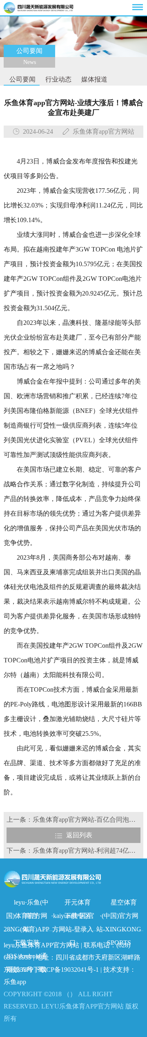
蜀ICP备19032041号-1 (68, 969)
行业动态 (57, 79)
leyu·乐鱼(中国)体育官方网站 (27, 904)
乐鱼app (15, 981)
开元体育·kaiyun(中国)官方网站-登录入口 (72, 904)
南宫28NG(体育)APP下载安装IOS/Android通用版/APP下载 (26, 917)
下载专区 (78, 915)
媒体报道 (93, 79)
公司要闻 (22, 79)
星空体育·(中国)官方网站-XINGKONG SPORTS (118, 904)
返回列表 (79, 835)
